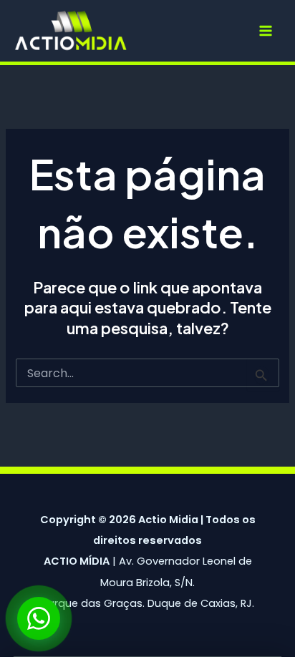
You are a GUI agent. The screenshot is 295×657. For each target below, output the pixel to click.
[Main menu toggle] (266, 31)
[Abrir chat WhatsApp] (38, 618)
